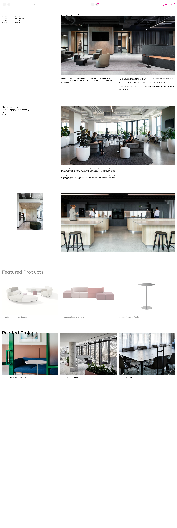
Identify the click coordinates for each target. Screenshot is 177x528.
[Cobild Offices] (88, 354)
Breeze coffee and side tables (108, 177)
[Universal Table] (147, 292)
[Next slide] (166, 292)
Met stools (111, 170)
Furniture (21, 4)
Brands (14, 4)
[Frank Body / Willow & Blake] (30, 354)
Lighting (28, 4)
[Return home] (167, 4)
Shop (34, 4)
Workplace (17, 16)
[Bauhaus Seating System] (88, 292)
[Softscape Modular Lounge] (30, 292)
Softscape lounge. (77, 178)
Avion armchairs (86, 177)
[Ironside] (147, 354)
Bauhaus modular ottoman (76, 171)
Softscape (95, 169)
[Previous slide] (10, 292)
